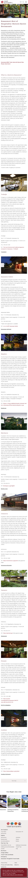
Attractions (3, 837)
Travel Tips (18, 847)
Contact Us (3, 867)
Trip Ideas (3, 831)
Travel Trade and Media (7, 854)
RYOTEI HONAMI (5, 705)
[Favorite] (20, 2)
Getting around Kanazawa (7, 847)
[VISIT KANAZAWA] (6, 2)
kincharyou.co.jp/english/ (9, 485)
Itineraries (3, 833)
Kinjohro (3, 408)
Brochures (3, 850)
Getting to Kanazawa (21, 845)
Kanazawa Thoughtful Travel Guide (10, 858)
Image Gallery (4, 852)
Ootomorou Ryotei (6, 565)
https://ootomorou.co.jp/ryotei (10, 560)
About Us (17, 864)
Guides (2, 848)
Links (16, 862)
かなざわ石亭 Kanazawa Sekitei (10, 326)
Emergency (4, 856)
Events (17, 841)
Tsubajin (3, 251)
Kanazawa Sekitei (5, 329)
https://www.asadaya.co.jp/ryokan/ (11, 771)
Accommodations (5, 841)
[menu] (26, 2)
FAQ (17, 848)
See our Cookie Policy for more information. (13, 874)
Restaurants (4, 839)
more (9, 795)
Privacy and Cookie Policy (7, 864)
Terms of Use (4, 862)
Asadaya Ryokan (5, 774)
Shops (17, 839)
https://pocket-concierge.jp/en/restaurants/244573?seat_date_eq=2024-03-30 (9, 700)
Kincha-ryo (4, 488)
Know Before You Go (6, 845)
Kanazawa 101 (19, 831)
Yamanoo (3, 636)
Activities (18, 837)
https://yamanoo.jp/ (8, 633)
